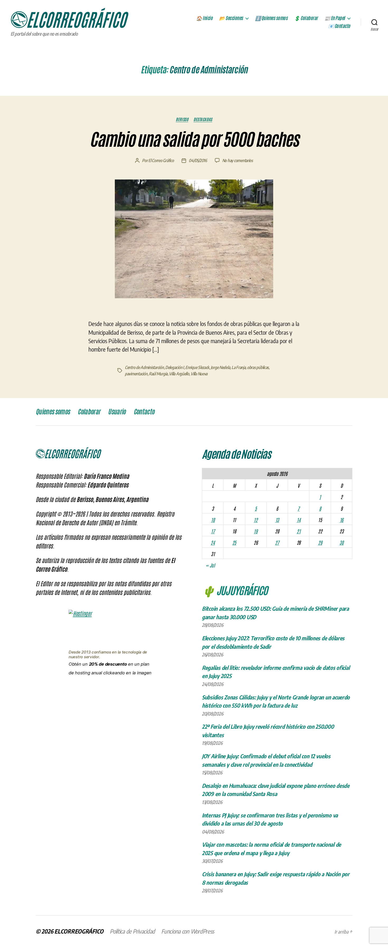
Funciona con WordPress (187, 931)
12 (255, 520)
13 (277, 520)
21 (298, 531)
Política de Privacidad (132, 931)
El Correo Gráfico (161, 160)
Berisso (182, 119)
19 (255, 531)
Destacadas (202, 119)
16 (341, 520)
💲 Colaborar (306, 18)
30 (341, 542)
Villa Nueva (199, 373)
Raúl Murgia (158, 373)
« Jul (210, 565)
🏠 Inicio (204, 18)
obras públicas (258, 367)
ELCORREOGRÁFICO (78, 931)
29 (320, 542)
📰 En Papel (334, 18)
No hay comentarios (237, 160)
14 (298, 520)
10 (213, 520)
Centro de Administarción (144, 367)
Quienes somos (53, 411)
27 (277, 542)
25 (234, 542)
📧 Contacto (339, 26)
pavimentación (136, 373)
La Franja (238, 367)
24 (213, 542)
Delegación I (174, 367)
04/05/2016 (198, 160)
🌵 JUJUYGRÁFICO (235, 590)
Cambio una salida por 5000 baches (193, 139)
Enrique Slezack (197, 367)
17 (213, 531)
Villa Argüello (179, 373)
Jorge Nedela (220, 367)
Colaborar (89, 411)
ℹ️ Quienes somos (271, 18)
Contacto (144, 411)
